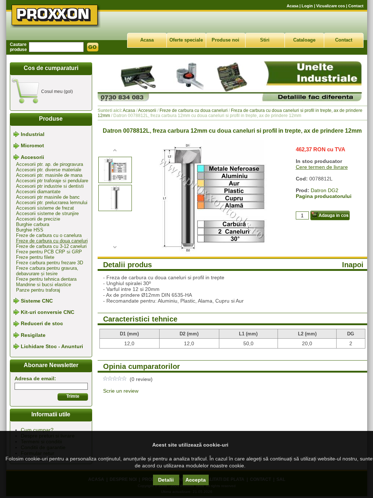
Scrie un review (120, 391)
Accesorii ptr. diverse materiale (48, 169)
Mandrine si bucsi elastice (43, 284)
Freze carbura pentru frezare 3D (49, 262)
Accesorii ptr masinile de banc (48, 197)
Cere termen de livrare (322, 167)
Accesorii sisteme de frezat (45, 208)
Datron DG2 (324, 190)
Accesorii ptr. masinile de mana (49, 175)
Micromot (32, 146)
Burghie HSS (29, 230)
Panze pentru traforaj (38, 290)
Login (307, 6)
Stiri (265, 40)
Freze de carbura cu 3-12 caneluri (51, 246)
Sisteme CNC (37, 301)
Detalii (166, 480)
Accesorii (32, 157)
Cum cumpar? (37, 430)
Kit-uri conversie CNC (47, 312)
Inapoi (353, 265)
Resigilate (33, 335)
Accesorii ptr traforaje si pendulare (52, 180)
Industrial (32, 134)
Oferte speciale (186, 40)
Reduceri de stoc (42, 324)
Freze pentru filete (35, 257)
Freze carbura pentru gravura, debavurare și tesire (47, 270)
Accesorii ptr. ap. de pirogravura (49, 164)
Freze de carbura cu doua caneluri (52, 241)
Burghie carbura (32, 224)
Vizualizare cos (330, 6)
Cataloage (304, 40)
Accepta (195, 480)
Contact (356, 6)
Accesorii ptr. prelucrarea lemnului (51, 202)
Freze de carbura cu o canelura (49, 235)
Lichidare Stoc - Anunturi (52, 346)
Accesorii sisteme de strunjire (47, 213)
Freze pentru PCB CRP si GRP (49, 251)
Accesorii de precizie (38, 219)
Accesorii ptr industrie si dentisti (50, 186)
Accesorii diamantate (38, 191)
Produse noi (225, 40)
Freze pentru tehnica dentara (46, 279)
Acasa (292, 6)
